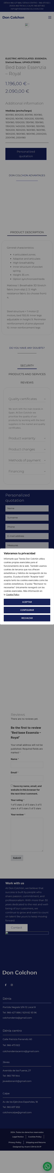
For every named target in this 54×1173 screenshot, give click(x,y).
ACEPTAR (27, 602)
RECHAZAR (27, 618)
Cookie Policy (12, 594)
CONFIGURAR (27, 610)
